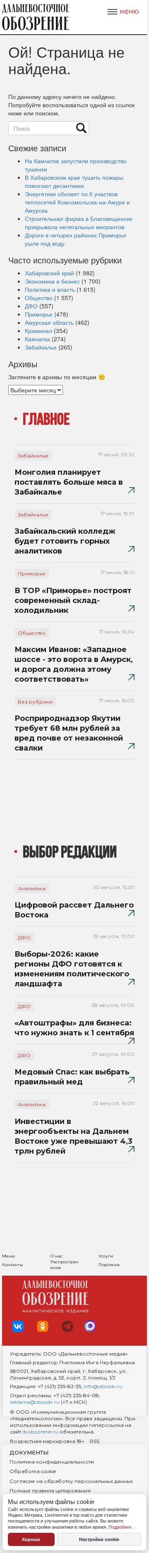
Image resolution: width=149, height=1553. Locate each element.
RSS (94, 1441)
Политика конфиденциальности (52, 1462)
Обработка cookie (33, 1471)
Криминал (38, 330)
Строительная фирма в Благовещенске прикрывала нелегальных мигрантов (78, 222)
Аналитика (32, 888)
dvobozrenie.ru (39, 1432)
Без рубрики (35, 702)
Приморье (39, 314)
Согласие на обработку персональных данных (71, 1481)
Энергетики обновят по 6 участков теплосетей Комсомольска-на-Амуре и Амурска (77, 202)
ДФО (31, 306)
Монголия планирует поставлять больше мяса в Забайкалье (68, 482)
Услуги (106, 1256)
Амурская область (49, 322)
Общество (39, 297)
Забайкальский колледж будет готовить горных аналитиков (64, 541)
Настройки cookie (99, 1539)
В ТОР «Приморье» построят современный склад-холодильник (73, 600)
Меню (8, 1256)
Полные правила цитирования (50, 1490)
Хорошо (31, 1539)
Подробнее (120, 1527)
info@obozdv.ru (103, 1386)
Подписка (109, 1264)
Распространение (64, 1264)
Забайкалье (41, 347)
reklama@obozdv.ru (35, 1402)
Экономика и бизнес (52, 281)
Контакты (12, 1264)
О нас (56, 1256)
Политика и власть (50, 289)
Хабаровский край (49, 273)
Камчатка (37, 339)
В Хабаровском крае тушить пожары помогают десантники (74, 181)
